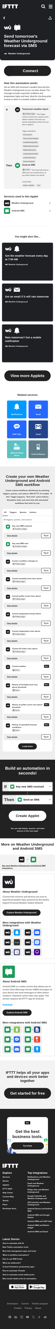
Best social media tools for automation (19, 1278)
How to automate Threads (14, 1271)
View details (12, 535)
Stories (6, 1181)
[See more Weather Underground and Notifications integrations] (12, 932)
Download (7, 1005)
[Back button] (5, 18)
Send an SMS (28, 165)
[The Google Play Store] (37, 1287)
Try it (46, 535)
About (38, 1308)
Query (17, 670)
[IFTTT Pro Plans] (46, 666)
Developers (12, 1304)
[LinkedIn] (15, 1317)
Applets (6, 1185)
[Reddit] (45, 1317)
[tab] (5, 512)
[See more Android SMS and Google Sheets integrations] (32, 1029)
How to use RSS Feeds (12, 1259)
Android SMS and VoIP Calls (40, 1221)
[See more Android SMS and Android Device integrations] (12, 1029)
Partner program (40, 1304)
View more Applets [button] (27, 376)
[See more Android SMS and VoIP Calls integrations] (12, 1039)
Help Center (8, 1193)
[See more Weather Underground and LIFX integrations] (32, 952)
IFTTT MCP (7, 1189)
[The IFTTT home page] (10, 6)
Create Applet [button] (27, 816)
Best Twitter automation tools (15, 1247)
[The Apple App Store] (17, 1287)
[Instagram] (21, 1317)
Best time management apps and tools (19, 1251)
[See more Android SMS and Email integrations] (12, 1049)
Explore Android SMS (17, 1012)
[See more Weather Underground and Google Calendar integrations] (32, 942)
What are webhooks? (12, 1263)
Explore (7, 1172)
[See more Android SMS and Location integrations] (32, 1049)
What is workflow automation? (16, 1255)
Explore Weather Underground (21, 912)
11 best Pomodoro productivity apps (18, 1267)
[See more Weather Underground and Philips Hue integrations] (12, 942)
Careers (25, 1304)
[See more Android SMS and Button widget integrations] (32, 1039)
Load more (27, 746)
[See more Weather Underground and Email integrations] (32, 932)
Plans (5, 1204)
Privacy (28, 1308)
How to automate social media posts (18, 1274)
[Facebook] (9, 1317)
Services (6, 1177)
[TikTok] (39, 1317)
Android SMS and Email (38, 1231)
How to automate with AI (13, 1243)
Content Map (8, 1197)
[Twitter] (33, 1317)
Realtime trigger (21, 529)
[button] (50, 7)
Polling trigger (20, 564)
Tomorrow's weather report (35, 109)
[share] (50, 18)
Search (6, 1200)
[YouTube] (27, 1317)
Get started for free (27, 1093)
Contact (18, 1308)
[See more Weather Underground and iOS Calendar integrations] (12, 952)
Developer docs (9, 1208)
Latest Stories (11, 1239)
